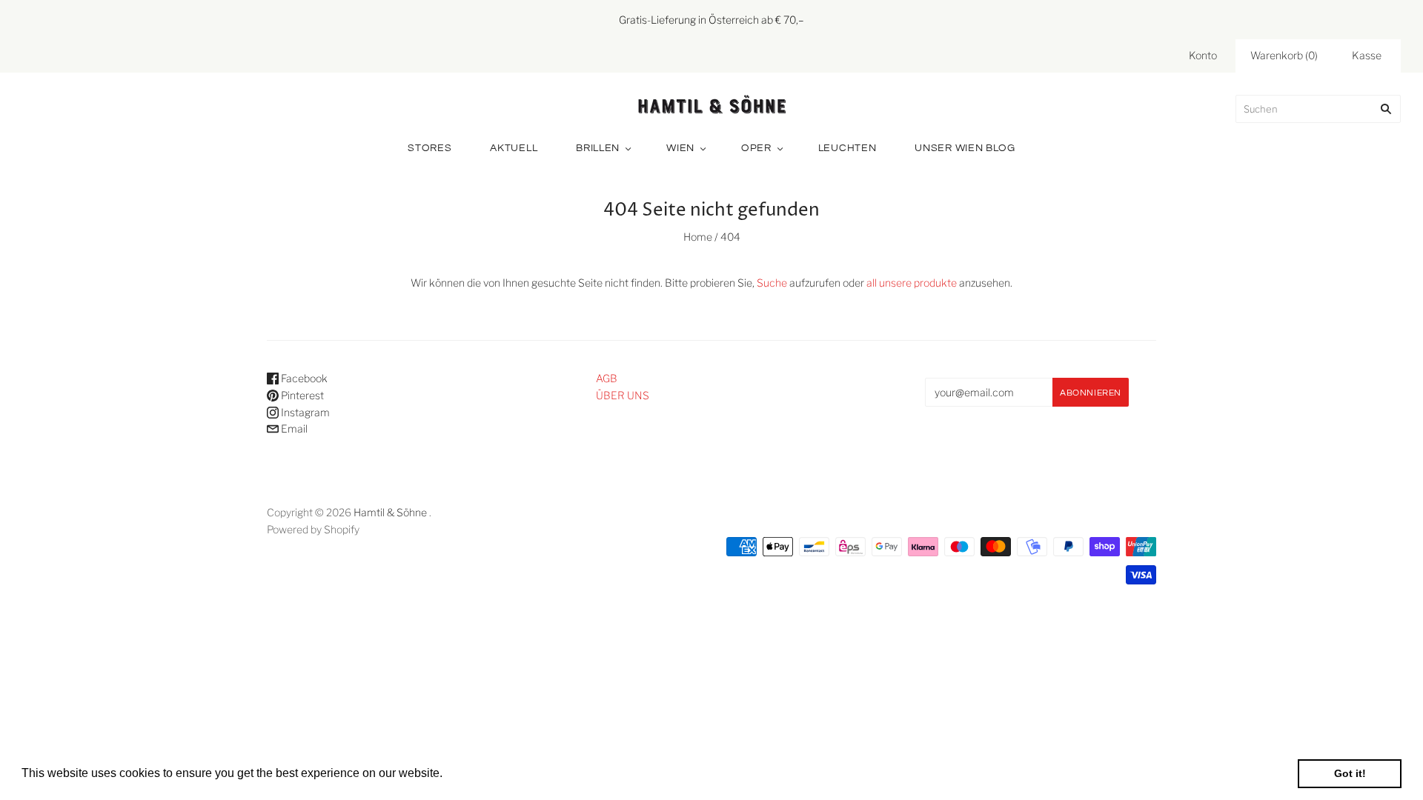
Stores (429, 148)
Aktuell (513, 148)
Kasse (1366, 55)
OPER (756, 148)
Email (293, 428)
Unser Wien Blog (965, 148)
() (1284, 55)
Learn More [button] (478, 773)
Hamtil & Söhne (390, 512)
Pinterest (301, 395)
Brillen (598, 148)
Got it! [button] (1350, 773)
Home (697, 236)
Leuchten (847, 148)
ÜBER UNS (622, 395)
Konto (1203, 55)
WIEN (680, 148)
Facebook (303, 378)
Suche (772, 282)
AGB (606, 378)
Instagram (304, 412)
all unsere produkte (911, 282)
